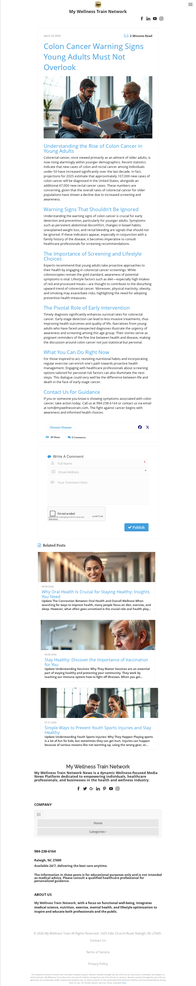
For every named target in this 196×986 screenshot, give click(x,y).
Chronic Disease (61, 427)
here (124, 982)
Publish (138, 527)
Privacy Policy (98, 964)
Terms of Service (98, 952)
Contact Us (98, 940)
